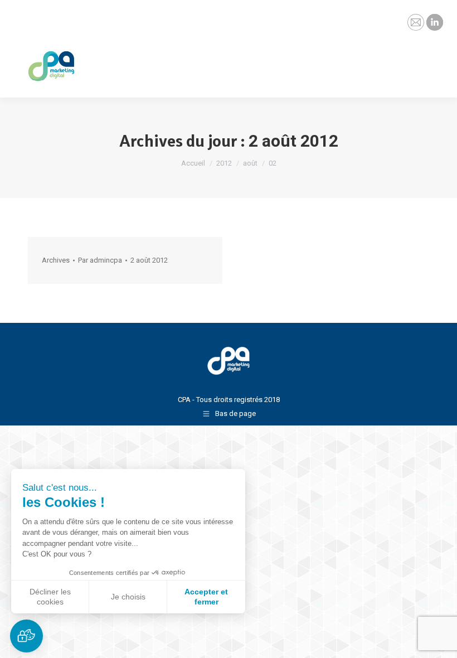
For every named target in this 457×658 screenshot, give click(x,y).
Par (100, 260)
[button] (26, 636)
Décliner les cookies (50, 596)
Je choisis (128, 596)
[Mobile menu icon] (439, 58)
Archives (56, 260)
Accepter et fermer (206, 596)
